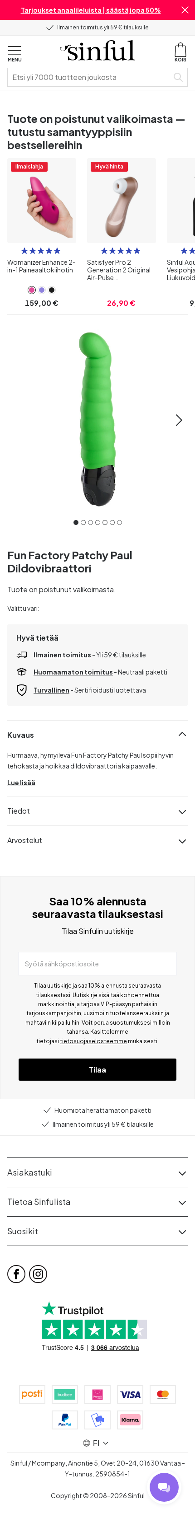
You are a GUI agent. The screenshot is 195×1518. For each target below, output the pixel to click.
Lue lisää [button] (21, 782)
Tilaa (97, 1069)
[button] (185, 10)
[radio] (24, 251)
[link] (32, 290)
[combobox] (89, 77)
